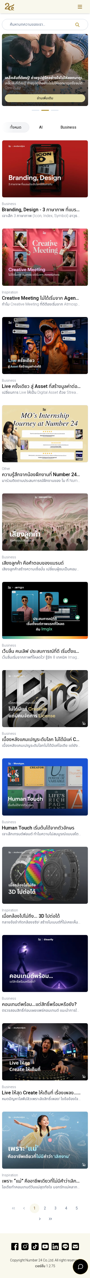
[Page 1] (35, 110)
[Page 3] (55, 110)
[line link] (65, 1246)
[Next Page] (40, 1219)
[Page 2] (45, 110)
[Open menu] (80, 6)
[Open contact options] (80, 1266)
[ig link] (25, 1246)
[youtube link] (45, 1246)
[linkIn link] (55, 1246)
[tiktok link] (35, 1246)
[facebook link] (14, 1246)
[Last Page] (50, 1219)
